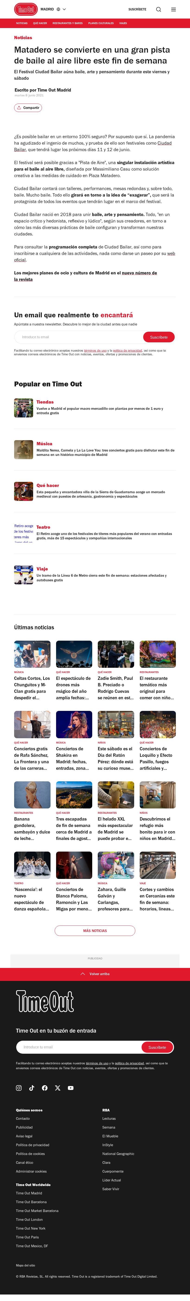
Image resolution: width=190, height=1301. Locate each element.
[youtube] (70, 1088)
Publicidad (24, 1128)
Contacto (23, 1119)
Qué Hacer (40, 23)
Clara (106, 1163)
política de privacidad (127, 351)
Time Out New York (30, 1229)
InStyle (107, 1145)
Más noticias (95, 931)
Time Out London (29, 1220)
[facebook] (45, 1088)
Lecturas (109, 1119)
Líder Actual (111, 1181)
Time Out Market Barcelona (37, 1211)
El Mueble (110, 1137)
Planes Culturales (101, 23)
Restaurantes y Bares (68, 23)
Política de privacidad (32, 1145)
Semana (108, 1128)
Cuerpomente (113, 1172)
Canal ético (24, 1163)
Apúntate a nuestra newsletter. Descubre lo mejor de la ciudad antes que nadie (75, 325)
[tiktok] (32, 1088)
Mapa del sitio (25, 1266)
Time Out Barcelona (31, 1202)
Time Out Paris (27, 1238)
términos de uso (95, 351)
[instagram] (19, 1088)
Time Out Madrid (55, 91)
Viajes (123, 23)
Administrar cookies (31, 1172)
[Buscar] (159, 9)
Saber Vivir (110, 1189)
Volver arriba (100, 974)
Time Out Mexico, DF (32, 1246)
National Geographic (118, 1154)
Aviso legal (24, 1137)
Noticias (22, 23)
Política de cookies (30, 1154)
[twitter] (57, 1088)
